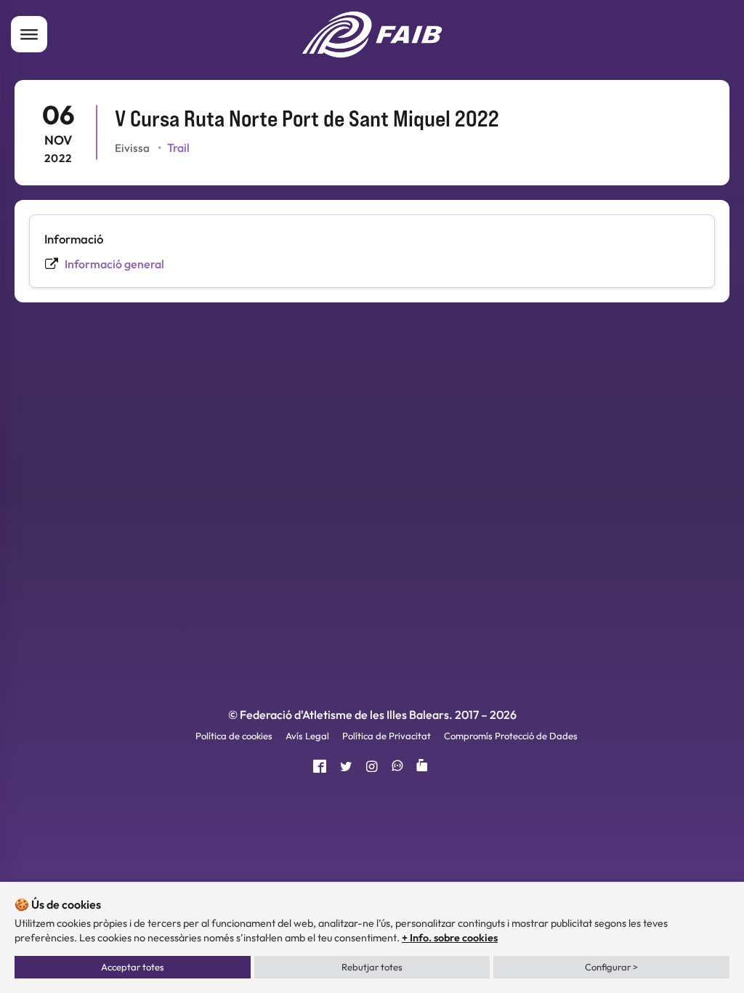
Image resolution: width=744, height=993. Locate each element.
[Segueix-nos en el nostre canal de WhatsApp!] (397, 767)
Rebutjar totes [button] (372, 967)
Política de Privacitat (386, 735)
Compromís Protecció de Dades (511, 735)
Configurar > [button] (611, 967)
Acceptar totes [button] (132, 967)
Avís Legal (307, 735)
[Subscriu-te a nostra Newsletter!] (424, 767)
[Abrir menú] (29, 34)
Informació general (114, 264)
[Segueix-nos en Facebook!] (319, 767)
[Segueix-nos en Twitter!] (346, 767)
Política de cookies (233, 735)
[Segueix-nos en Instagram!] (371, 767)
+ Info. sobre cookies (450, 937)
